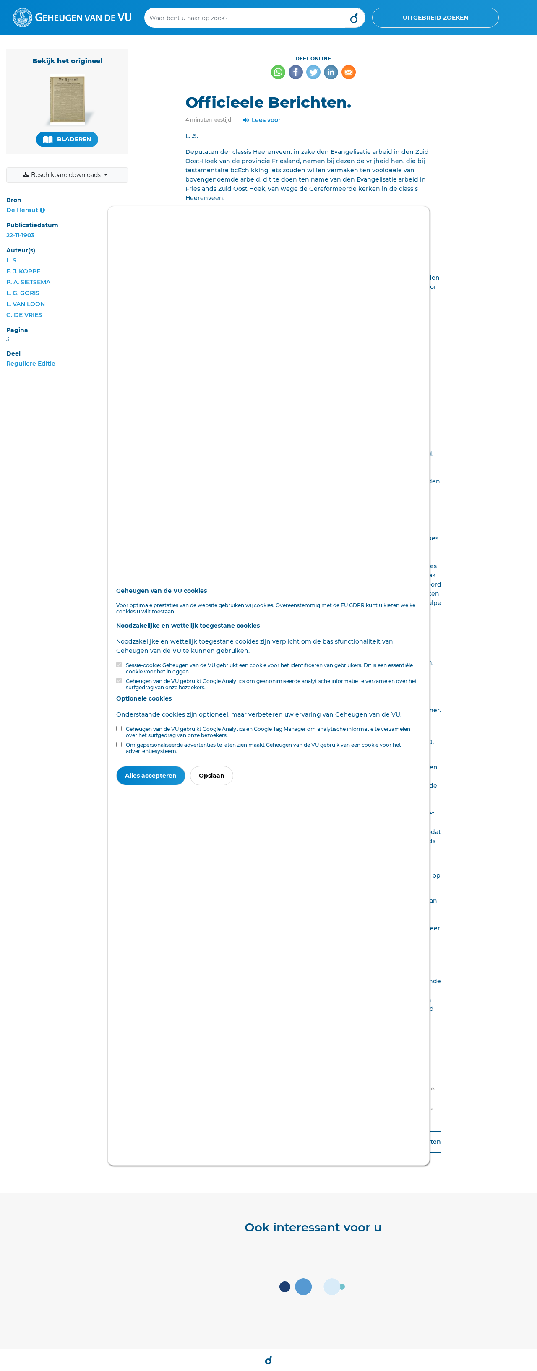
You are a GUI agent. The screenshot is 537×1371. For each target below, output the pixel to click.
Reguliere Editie (30, 363)
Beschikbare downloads (65, 175)
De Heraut (22, 210)
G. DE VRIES (24, 315)
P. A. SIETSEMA (28, 282)
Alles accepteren (151, 775)
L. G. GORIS (22, 293)
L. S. (12, 260)
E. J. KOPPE (23, 271)
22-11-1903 (20, 235)
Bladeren (73, 139)
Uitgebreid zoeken (435, 17)
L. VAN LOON (25, 304)
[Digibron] (72, 17)
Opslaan (211, 775)
